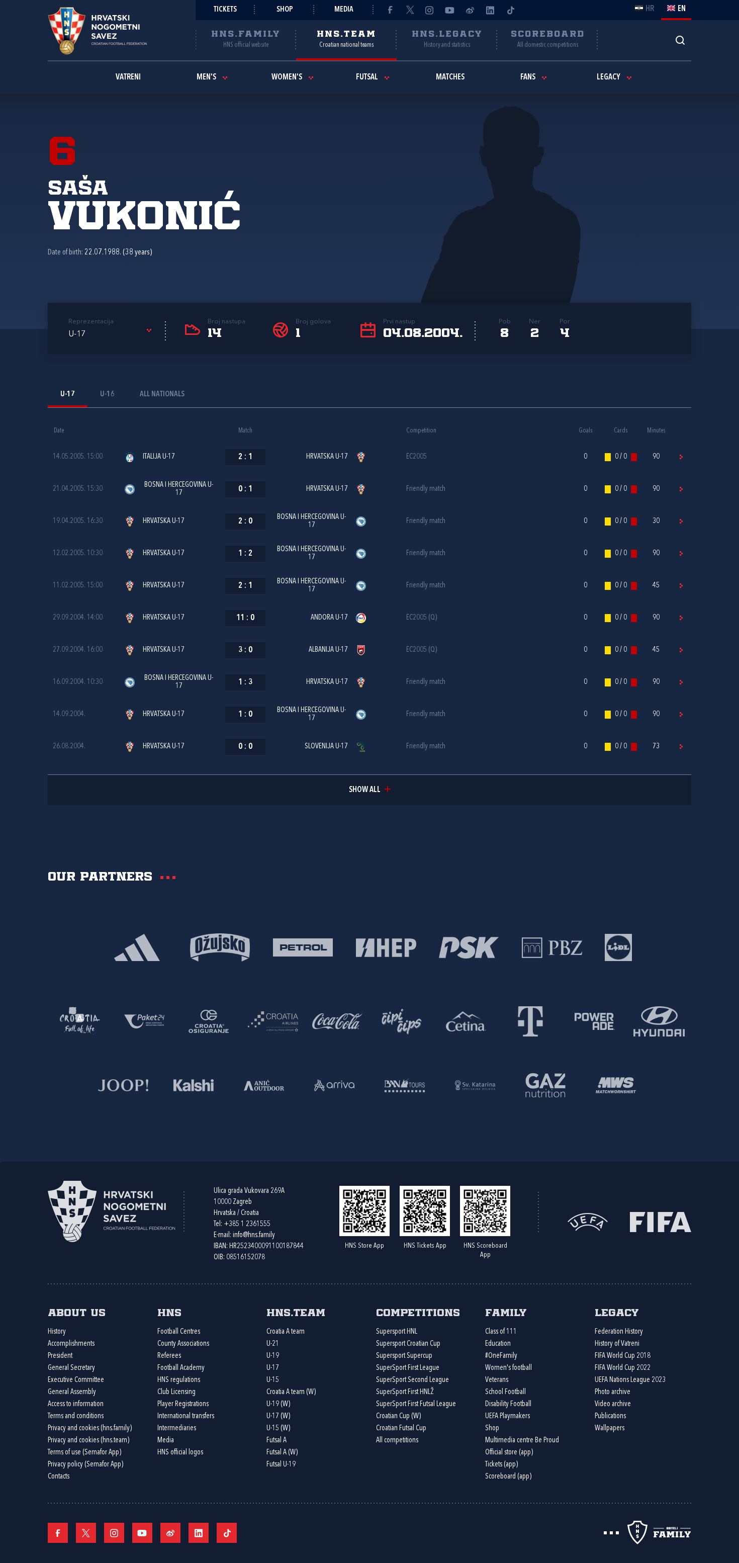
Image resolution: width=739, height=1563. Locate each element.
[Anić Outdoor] (264, 1084)
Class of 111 (501, 1332)
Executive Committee (76, 1380)
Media (343, 10)
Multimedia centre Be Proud (522, 1440)
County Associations (183, 1344)
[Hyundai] (659, 1021)
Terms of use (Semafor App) (84, 1452)
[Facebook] (390, 10)
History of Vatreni (617, 1344)
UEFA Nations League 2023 (630, 1380)
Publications (610, 1416)
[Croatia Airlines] (273, 1021)
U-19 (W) (278, 1404)
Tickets (225, 10)
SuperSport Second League (412, 1380)
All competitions (397, 1440)
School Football (505, 1392)
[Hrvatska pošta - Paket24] (144, 1021)
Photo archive (612, 1392)
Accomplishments (71, 1344)
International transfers (185, 1416)
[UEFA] (588, 1221)
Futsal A (276, 1440)
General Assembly (72, 1392)
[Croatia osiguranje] (208, 1021)
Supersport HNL (396, 1332)
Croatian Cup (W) (398, 1416)
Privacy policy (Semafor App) (85, 1464)
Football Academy (181, 1368)
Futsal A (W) (282, 1452)
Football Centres (178, 1332)
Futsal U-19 (281, 1464)
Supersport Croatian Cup (408, 1344)
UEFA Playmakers (507, 1416)
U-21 (272, 1344)
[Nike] (137, 947)
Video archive (613, 1404)
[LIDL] (618, 947)
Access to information (76, 1404)
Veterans (496, 1380)
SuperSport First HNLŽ (405, 1392)
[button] (111, 334)
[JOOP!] (123, 1084)
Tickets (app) (501, 1464)
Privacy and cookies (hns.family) (90, 1428)
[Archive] (680, 40)
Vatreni (128, 77)
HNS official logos (180, 1452)
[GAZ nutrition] (545, 1084)
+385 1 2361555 (247, 1224)
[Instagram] (430, 10)
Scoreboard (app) (508, 1477)
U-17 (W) (278, 1416)
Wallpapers (609, 1428)
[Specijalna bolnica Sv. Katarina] (475, 1084)
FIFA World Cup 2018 (623, 1356)
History (57, 1332)
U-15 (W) (278, 1428)
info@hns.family (254, 1235)
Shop (284, 10)
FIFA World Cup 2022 (623, 1368)
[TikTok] (510, 10)
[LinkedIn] (490, 10)
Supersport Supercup (404, 1356)
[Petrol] (302, 947)
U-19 (272, 1356)
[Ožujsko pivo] (219, 947)
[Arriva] (334, 1084)
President (60, 1356)
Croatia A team (285, 1332)
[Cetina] (466, 1021)
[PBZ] (551, 947)
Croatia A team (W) (291, 1392)
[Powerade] (595, 1021)
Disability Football (508, 1404)
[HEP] (385, 947)
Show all (365, 790)
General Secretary (71, 1368)
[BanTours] (404, 1084)
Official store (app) (509, 1452)
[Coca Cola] (337, 1021)
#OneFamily (501, 1356)
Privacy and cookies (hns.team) (88, 1440)
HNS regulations (178, 1380)
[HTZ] (80, 1021)
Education (498, 1344)
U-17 (272, 1368)
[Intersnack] (401, 1021)
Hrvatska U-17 (327, 457)
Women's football (508, 1368)
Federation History (619, 1332)
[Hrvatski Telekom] (530, 1021)
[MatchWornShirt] (616, 1084)
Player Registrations (183, 1404)
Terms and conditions (76, 1416)
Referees (169, 1356)
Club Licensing (176, 1392)
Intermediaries (176, 1428)
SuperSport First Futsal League (416, 1404)
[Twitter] (410, 10)
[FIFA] (660, 1221)
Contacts (58, 1477)
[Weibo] (470, 10)
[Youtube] (450, 10)
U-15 (272, 1380)
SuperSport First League (407, 1368)
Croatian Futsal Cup (401, 1428)
